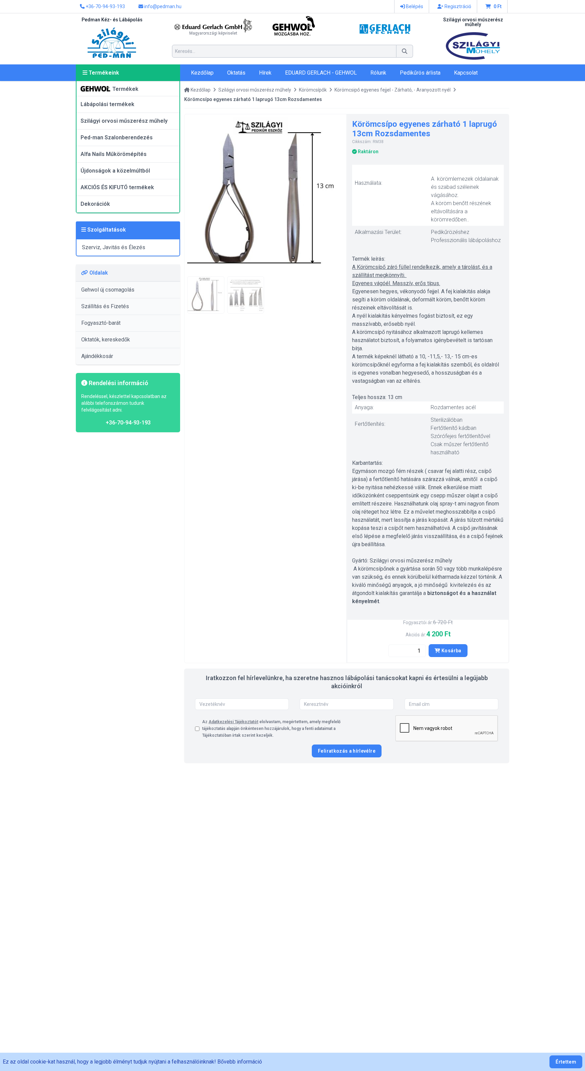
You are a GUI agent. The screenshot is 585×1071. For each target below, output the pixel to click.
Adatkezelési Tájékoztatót (233, 721)
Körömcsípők (313, 90)
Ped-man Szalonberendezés (117, 137)
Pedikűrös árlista (420, 73)
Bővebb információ (239, 1061)
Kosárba (450, 650)
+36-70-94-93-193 (105, 6)
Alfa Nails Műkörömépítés (114, 154)
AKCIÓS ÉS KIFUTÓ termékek (117, 187)
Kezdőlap (202, 73)
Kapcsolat (466, 73)
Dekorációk (95, 204)
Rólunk (378, 73)
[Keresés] (404, 51)
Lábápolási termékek (107, 104)
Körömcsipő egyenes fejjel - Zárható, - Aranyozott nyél (392, 90)
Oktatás (236, 73)
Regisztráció (457, 6)
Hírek (265, 73)
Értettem (566, 1062)
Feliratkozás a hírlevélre (346, 751)
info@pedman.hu (162, 6)
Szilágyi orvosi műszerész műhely (124, 121)
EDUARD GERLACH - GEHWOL (321, 73)
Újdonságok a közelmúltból (115, 170)
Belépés (414, 6)
